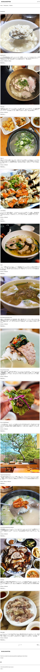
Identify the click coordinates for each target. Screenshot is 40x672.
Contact (1, 657)
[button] (39, 1)
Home (1, 5)
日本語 (1, 668)
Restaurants (6, 5)
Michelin (10, 5)
